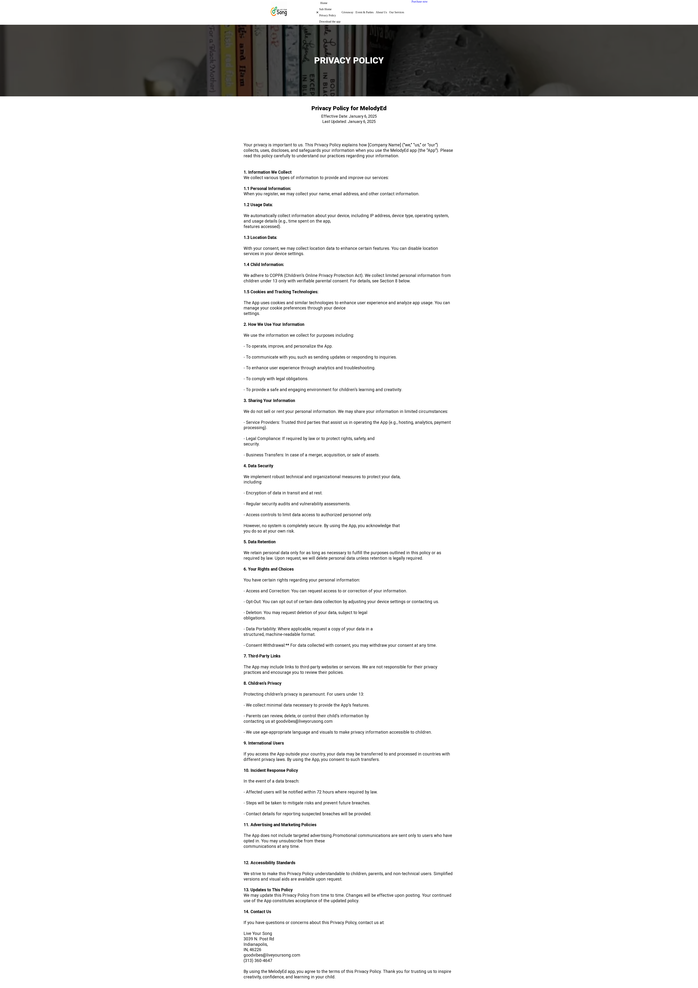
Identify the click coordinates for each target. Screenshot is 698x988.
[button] (314, 12)
